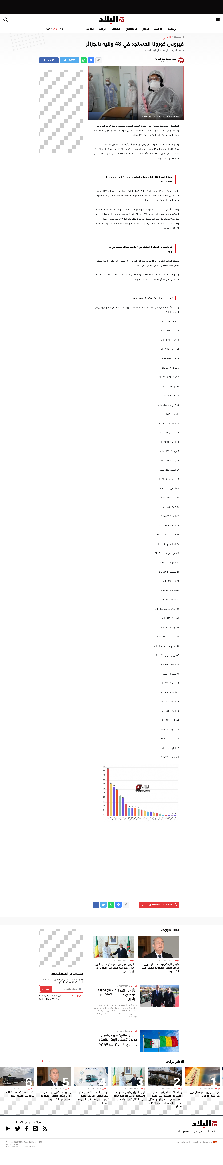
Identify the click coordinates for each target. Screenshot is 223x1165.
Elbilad (111, 20)
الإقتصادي (131, 29)
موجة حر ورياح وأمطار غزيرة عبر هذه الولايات (204, 1094)
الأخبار (145, 29)
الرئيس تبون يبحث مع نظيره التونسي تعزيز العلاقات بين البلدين (117, 994)
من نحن (198, 1131)
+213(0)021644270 (35, 1142)
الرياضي (116, 29)
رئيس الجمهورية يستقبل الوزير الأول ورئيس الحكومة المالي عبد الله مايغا (160, 968)
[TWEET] (103, 905)
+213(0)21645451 (16, 1142)
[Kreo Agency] (214, 1142)
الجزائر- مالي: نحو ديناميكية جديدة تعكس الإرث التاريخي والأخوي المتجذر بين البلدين (117, 1039)
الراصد (102, 29)
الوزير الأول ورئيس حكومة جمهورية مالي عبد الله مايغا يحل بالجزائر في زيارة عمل (114, 968)
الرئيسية (172, 29)
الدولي (90, 29)
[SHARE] (96, 905)
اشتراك (46, 989)
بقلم (165, 60)
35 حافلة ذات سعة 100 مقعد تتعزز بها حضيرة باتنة (17, 1094)
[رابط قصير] (98, 60)
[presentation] (49, 1061)
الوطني (158, 29)
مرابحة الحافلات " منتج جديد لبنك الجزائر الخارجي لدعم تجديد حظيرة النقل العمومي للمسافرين (92, 1097)
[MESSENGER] (91, 60)
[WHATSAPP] (84, 60)
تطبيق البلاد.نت (180, 1131)
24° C (49, 29)
